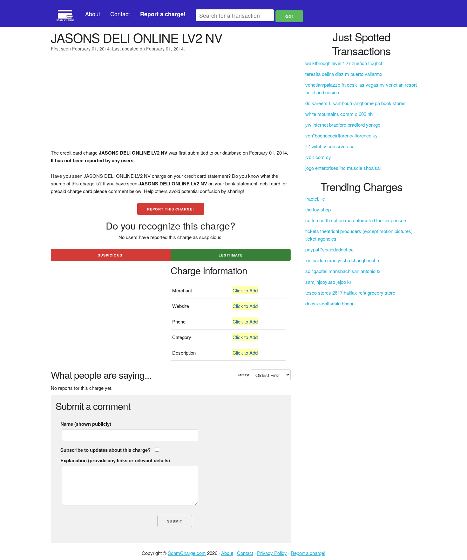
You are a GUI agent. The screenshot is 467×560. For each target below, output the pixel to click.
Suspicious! (111, 255)
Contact (120, 14)
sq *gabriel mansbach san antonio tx (343, 271)
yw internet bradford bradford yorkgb (342, 124)
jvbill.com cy (318, 157)
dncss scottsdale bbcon (330, 303)
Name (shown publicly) (85, 423)
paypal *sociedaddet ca (329, 249)
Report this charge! (170, 209)
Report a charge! (308, 553)
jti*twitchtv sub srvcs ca (330, 146)
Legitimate (231, 255)
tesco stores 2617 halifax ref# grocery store (350, 292)
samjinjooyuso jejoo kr (328, 281)
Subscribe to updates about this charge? (105, 449)
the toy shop (318, 209)
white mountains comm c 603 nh (339, 113)
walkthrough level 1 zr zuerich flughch (344, 63)
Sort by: (243, 375)
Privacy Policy (272, 553)
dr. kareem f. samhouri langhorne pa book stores (355, 103)
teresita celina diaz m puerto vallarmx (343, 73)
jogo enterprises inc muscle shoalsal (343, 167)
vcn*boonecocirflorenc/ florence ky (341, 135)
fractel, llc (315, 198)
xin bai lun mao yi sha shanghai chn (342, 260)
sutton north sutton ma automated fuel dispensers (356, 220)
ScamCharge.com (187, 553)
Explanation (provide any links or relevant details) (115, 460)
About (92, 14)
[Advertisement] (171, 104)
